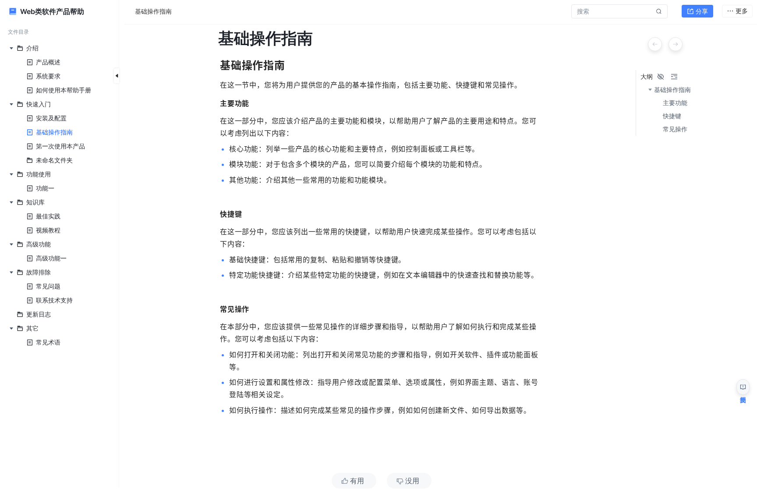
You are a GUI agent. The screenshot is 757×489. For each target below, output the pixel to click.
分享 (702, 11)
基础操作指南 (672, 89)
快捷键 (672, 116)
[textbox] (382, 263)
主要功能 (675, 102)
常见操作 (675, 129)
